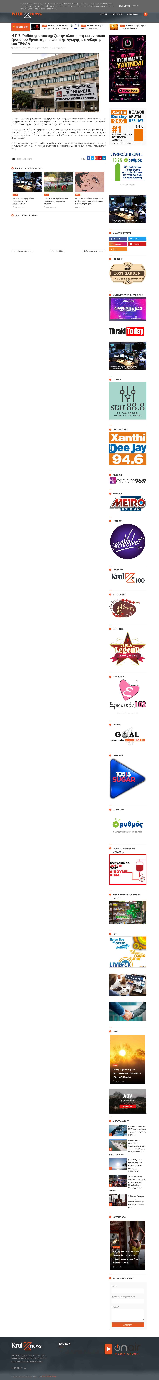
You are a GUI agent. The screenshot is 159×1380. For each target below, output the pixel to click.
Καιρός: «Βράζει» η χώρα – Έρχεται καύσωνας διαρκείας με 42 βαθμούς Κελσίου (127, 1073)
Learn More (124, 6)
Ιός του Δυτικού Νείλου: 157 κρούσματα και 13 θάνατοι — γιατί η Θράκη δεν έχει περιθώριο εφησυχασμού (89, 201)
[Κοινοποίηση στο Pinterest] (100, 158)
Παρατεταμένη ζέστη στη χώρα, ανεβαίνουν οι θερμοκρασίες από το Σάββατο (94, 28)
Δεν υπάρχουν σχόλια (58, 48)
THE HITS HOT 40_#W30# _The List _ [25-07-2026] (127, 1261)
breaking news (22, 27)
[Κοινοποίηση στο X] (92, 158)
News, (30, 159)
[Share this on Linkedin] (104, 158)
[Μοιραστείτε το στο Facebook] (88, 158)
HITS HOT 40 (117, 1255)
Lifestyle (124, 26)
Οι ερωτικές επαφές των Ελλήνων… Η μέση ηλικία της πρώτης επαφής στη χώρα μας (137, 1130)
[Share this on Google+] (96, 158)
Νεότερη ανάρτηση (23, 251)
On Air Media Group (49, 1376)
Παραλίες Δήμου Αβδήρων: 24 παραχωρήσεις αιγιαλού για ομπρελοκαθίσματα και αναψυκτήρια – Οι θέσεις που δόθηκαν (127, 1147)
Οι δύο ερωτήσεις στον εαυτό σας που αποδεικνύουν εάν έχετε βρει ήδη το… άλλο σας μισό (136, 1201)
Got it (135, 6)
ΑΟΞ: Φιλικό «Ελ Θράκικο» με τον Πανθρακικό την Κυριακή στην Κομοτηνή (56, 201)
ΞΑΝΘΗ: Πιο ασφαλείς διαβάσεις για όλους (54, 27)
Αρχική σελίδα (57, 251)
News (44, 26)
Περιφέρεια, (22, 159)
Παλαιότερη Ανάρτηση (92, 251)
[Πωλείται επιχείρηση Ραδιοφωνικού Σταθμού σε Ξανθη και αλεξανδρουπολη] (25, 201)
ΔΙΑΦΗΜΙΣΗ (132, 14)
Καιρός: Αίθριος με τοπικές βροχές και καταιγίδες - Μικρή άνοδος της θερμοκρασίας (135, 1165)
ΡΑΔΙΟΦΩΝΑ (117, 14)
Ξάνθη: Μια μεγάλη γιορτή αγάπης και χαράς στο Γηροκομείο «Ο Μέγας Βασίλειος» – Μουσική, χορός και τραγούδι (127, 1183)
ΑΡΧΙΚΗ (103, 14)
